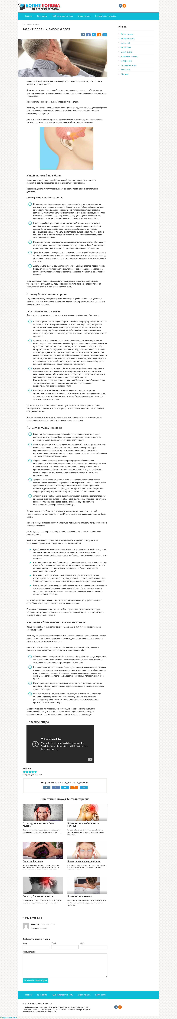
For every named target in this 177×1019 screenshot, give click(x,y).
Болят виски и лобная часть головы (83, 824)
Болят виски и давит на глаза (83, 861)
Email (54, 943)
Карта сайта (100, 995)
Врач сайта (42, 16)
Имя (25, 943)
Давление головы (129, 56)
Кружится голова (128, 65)
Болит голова (127, 34)
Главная (28, 16)
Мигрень (125, 74)
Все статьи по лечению (105, 16)
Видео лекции (84, 16)
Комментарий (29, 952)
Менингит (125, 70)
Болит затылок (127, 38)
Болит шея (126, 47)
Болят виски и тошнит (79, 896)
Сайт (82, 943)
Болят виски (126, 52)
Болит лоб (125, 43)
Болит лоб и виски (33, 861)
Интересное (126, 61)
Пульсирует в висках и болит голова (39, 824)
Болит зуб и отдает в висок (38, 896)
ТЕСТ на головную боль (62, 16)
